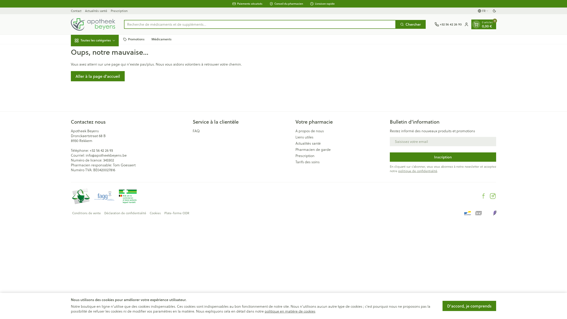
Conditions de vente (86, 213)
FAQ (196, 130)
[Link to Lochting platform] (494, 213)
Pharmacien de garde (313, 149)
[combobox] (260, 24)
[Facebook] (483, 196)
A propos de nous (309, 130)
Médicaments (161, 39)
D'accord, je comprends (469, 306)
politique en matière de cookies (290, 311)
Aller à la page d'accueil (98, 76)
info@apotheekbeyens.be (106, 155)
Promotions (136, 39)
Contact (76, 11)
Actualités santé (96, 11)
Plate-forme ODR (176, 213)
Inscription (443, 157)
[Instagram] (492, 196)
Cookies (155, 213)
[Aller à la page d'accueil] (93, 24)
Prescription (119, 11)
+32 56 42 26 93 (101, 150)
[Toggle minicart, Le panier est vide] (476, 24)
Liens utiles (304, 137)
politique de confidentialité (417, 171)
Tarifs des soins (307, 162)
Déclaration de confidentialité (125, 213)
